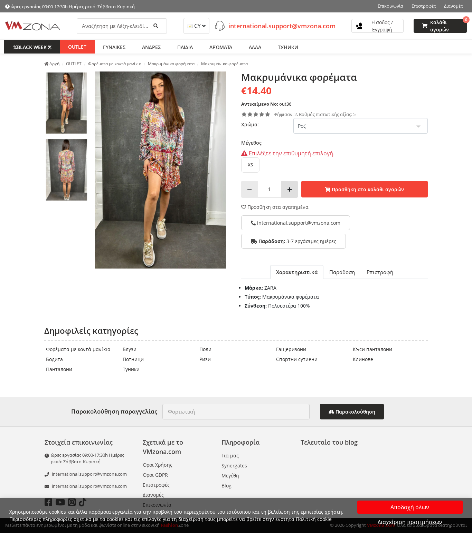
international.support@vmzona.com (282, 25)
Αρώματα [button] (220, 46)
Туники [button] (288, 46)
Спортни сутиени (297, 359)
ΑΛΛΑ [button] (255, 46)
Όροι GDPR (155, 475)
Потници (133, 359)
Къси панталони (372, 349)
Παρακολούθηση (354, 411)
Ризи (205, 359)
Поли (205, 349)
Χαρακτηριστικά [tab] (297, 272)
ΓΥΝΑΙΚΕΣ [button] (114, 46)
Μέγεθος (251, 142)
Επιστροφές (424, 6)
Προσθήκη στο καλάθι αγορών (367, 189)
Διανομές (453, 6)
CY (197, 26)
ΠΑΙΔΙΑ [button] (185, 46)
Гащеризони (291, 349)
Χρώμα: (250, 124)
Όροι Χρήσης (157, 465)
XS (250, 165)
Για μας (230, 455)
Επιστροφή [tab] (380, 272)
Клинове (363, 359)
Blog (226, 485)
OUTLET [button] (77, 46)
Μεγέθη (230, 475)
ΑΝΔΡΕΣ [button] (151, 46)
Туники (131, 369)
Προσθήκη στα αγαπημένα (277, 207)
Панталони (59, 369)
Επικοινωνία (390, 6)
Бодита (54, 359)
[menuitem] (66, 103)
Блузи (129, 349)
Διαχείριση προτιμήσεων (410, 522)
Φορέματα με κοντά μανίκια (78, 349)
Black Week (32, 46)
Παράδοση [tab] (342, 272)
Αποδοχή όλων (409, 507)
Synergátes (234, 465)
